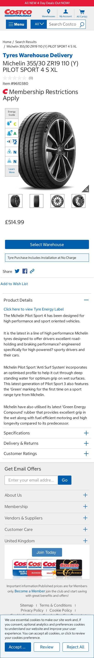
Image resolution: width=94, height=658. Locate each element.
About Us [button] (13, 495)
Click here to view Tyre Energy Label (34, 309)
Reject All (75, 647)
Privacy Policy (32, 610)
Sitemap (26, 605)
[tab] (47, 495)
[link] (17, 271)
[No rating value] (16, 78)
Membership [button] (16, 506)
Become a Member (30, 591)
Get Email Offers (23, 469)
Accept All (18, 647)
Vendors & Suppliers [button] (24, 518)
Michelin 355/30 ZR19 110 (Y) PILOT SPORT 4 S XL (42, 46)
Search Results (26, 42)
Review (46, 647)
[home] (18, 13)
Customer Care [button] (19, 529)
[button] (83, 24)
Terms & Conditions (55, 605)
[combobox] (38, 24)
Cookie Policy (61, 610)
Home (7, 42)
